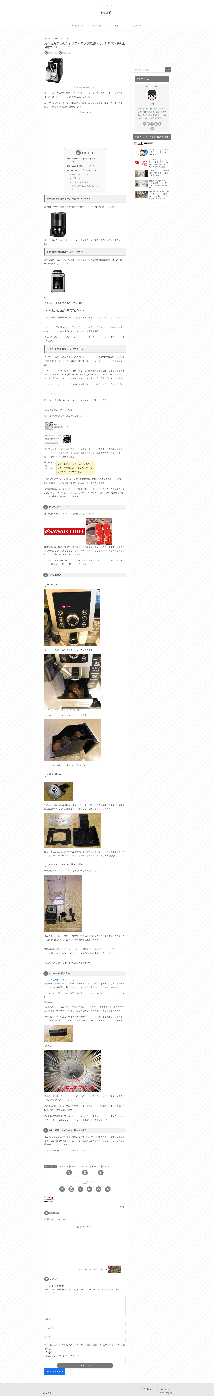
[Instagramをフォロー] (71, 1189)
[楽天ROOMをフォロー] (89, 1189)
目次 (83, 153)
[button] (101, 1172)
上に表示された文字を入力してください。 (63, 1356)
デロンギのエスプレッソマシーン (82, 170)
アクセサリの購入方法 (80, 182)
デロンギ (106, 1166)
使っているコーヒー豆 (80, 174)
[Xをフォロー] (62, 1189)
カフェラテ (86, 1166)
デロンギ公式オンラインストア (58, 980)
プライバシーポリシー (163, 1389)
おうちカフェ (64, 1166)
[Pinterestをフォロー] (80, 1189)
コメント (49, 1293)
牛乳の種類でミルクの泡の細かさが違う (85, 187)
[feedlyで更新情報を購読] (98, 1189)
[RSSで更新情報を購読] (108, 1189)
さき (152, 103)
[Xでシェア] (69, 1172)
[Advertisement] (85, 129)
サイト (47, 1336)
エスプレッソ (76, 1166)
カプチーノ (97, 1166)
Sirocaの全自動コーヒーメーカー (82, 166)
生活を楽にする (51, 1166)
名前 (47, 1319)
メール (48, 1328)
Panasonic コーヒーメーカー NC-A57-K (83, 160)
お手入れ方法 (77, 178)
